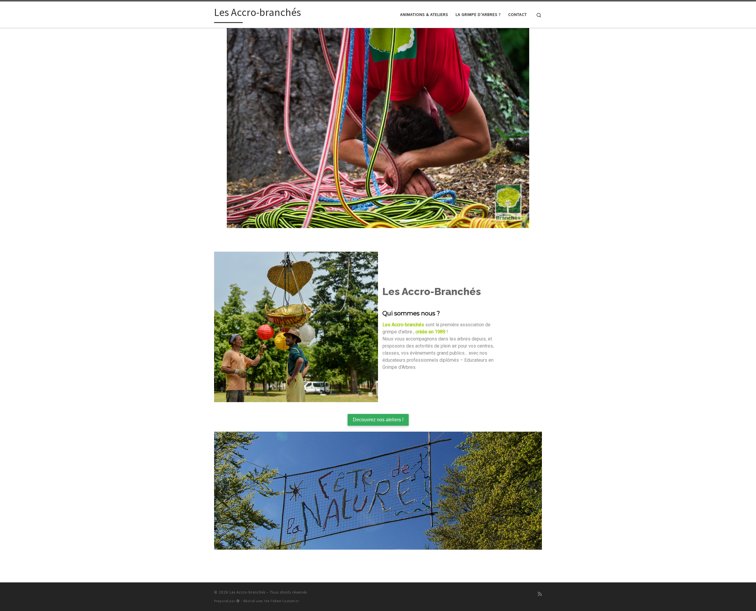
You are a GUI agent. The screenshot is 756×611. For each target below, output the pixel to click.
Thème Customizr (285, 601)
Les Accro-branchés (247, 592)
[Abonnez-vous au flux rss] (540, 594)
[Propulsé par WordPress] (238, 600)
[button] (221, 490)
